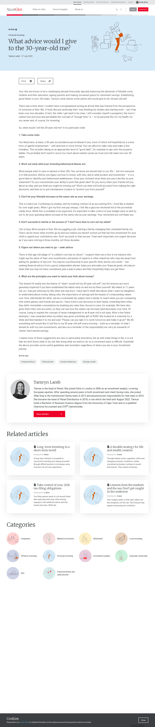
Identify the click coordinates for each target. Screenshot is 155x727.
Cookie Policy (24, 722)
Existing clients (89, 2)
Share (43, 81)
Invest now (143, 9)
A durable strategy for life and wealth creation (125, 448)
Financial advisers (102, 2)
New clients (77, 2)
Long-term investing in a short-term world (52, 448)
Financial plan (47, 362)
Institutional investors (118, 2)
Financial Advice (28, 362)
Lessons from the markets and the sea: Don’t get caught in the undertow (125, 488)
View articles (42, 414)
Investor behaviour (68, 362)
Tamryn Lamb (14, 56)
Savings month (89, 362)
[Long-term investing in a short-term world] (20, 457)
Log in (133, 9)
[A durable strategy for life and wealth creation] (93, 457)
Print (23, 81)
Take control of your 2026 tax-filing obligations (52, 486)
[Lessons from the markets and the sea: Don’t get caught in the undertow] (93, 495)
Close (143, 720)
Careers (130, 2)
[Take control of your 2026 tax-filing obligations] (20, 495)
